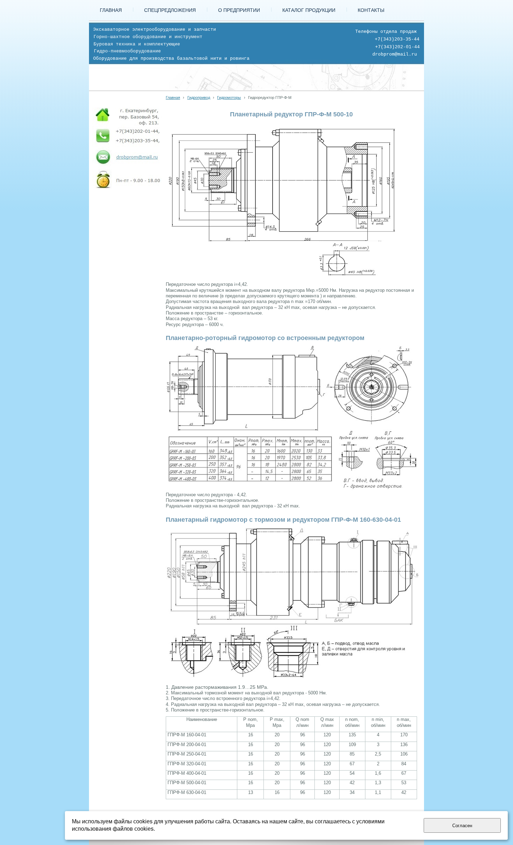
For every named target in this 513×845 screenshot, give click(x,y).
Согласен (462, 825)
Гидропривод (198, 97)
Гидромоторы (229, 97)
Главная (173, 97)
